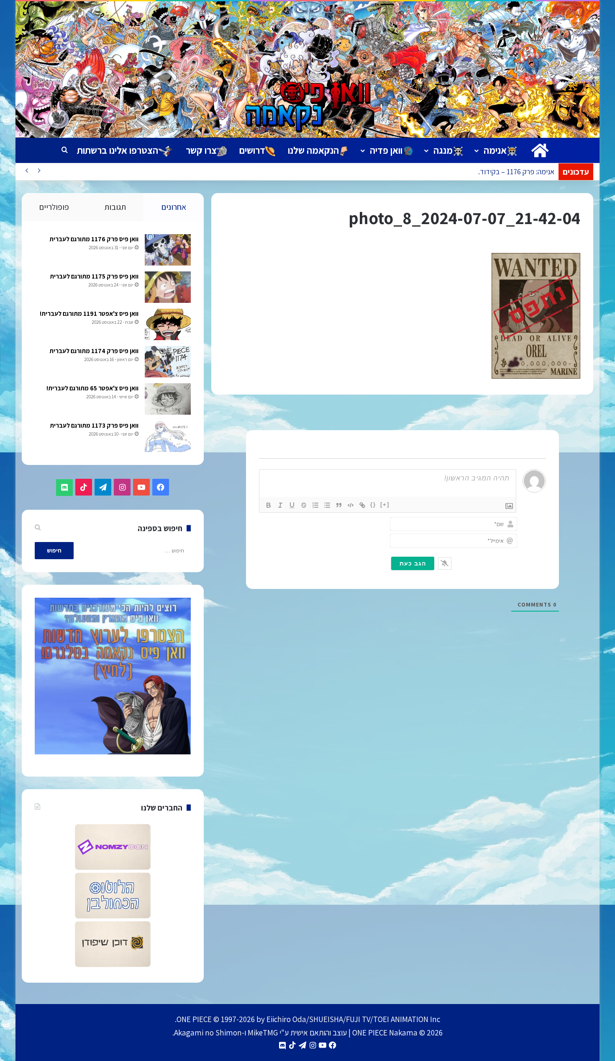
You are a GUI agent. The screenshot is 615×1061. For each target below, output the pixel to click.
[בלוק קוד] (350, 505)
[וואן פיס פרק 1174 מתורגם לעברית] (168, 361)
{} (373, 504)
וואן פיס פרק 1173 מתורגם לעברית (94, 425)
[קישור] (362, 505)
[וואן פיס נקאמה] (307, 69)
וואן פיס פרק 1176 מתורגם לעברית (93, 239)
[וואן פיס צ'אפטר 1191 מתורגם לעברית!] (168, 324)
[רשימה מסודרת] (315, 505)
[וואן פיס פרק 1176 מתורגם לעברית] (168, 250)
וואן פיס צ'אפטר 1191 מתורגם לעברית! (89, 314)
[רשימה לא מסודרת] (327, 505)
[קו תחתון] (292, 505)
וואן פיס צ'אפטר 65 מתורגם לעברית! (92, 388)
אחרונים (173, 206)
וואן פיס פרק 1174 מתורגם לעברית (93, 351)
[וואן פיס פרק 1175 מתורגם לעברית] (168, 287)
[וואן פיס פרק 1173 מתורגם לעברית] (168, 436)
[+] (385, 504)
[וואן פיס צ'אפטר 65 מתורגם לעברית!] (168, 399)
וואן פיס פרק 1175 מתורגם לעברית (94, 276)
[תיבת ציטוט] (339, 505)
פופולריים (54, 206)
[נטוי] (280, 505)
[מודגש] (268, 505)
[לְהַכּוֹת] (304, 505)
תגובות (115, 206)
